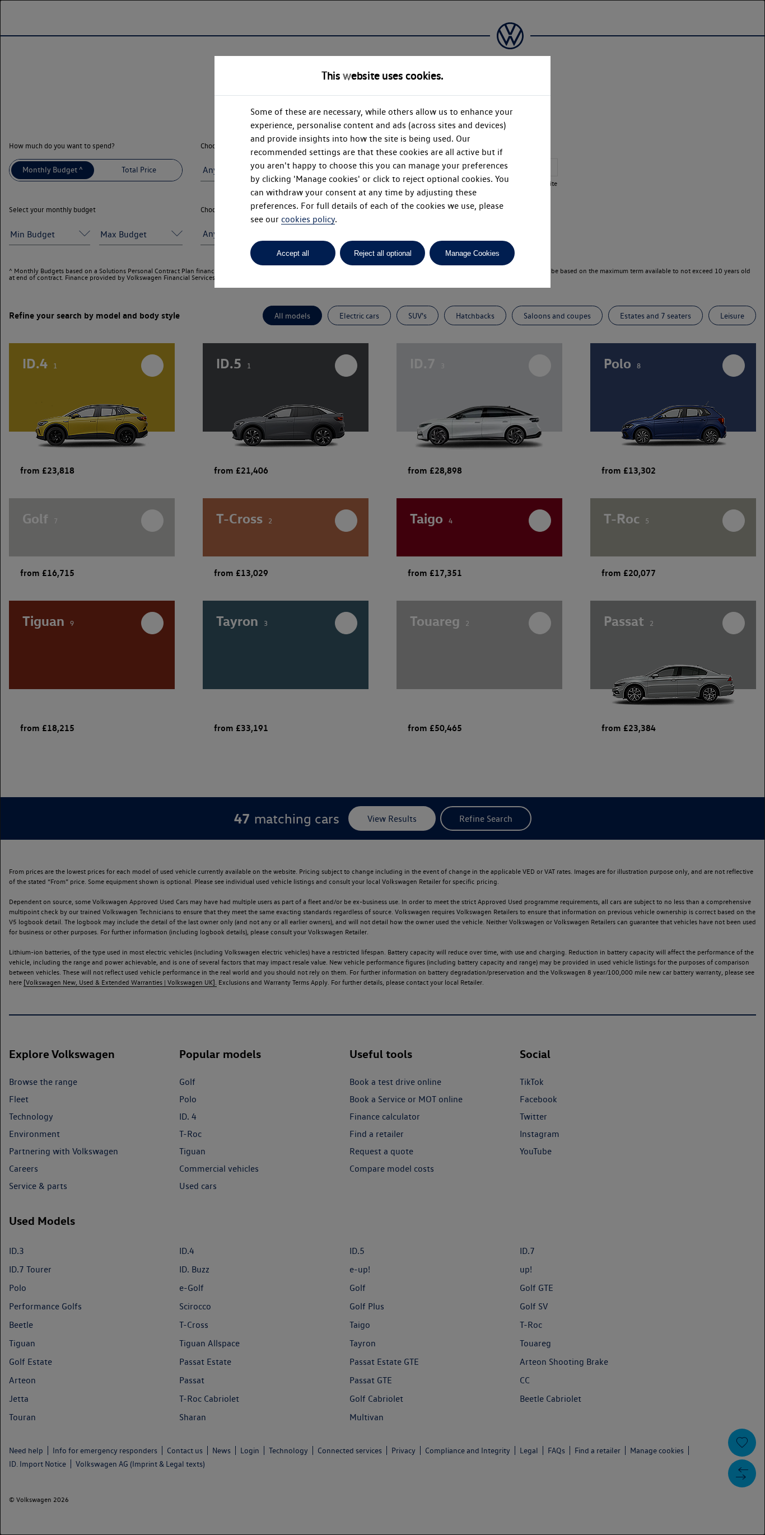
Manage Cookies (472, 253)
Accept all (293, 253)
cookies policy (308, 219)
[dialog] (382, 767)
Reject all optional (383, 253)
